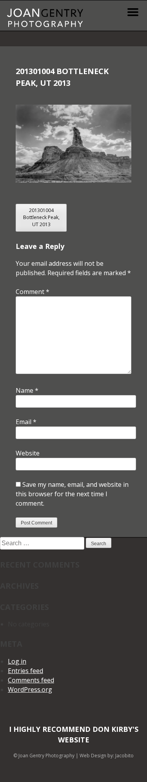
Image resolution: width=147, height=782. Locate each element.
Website (28, 453)
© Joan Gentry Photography (43, 755)
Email (26, 421)
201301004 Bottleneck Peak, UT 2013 (41, 217)
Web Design (93, 755)
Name (27, 390)
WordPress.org (30, 689)
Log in (17, 661)
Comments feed (31, 680)
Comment (32, 291)
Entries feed (25, 670)
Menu (133, 12)
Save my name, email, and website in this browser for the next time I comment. (72, 494)
